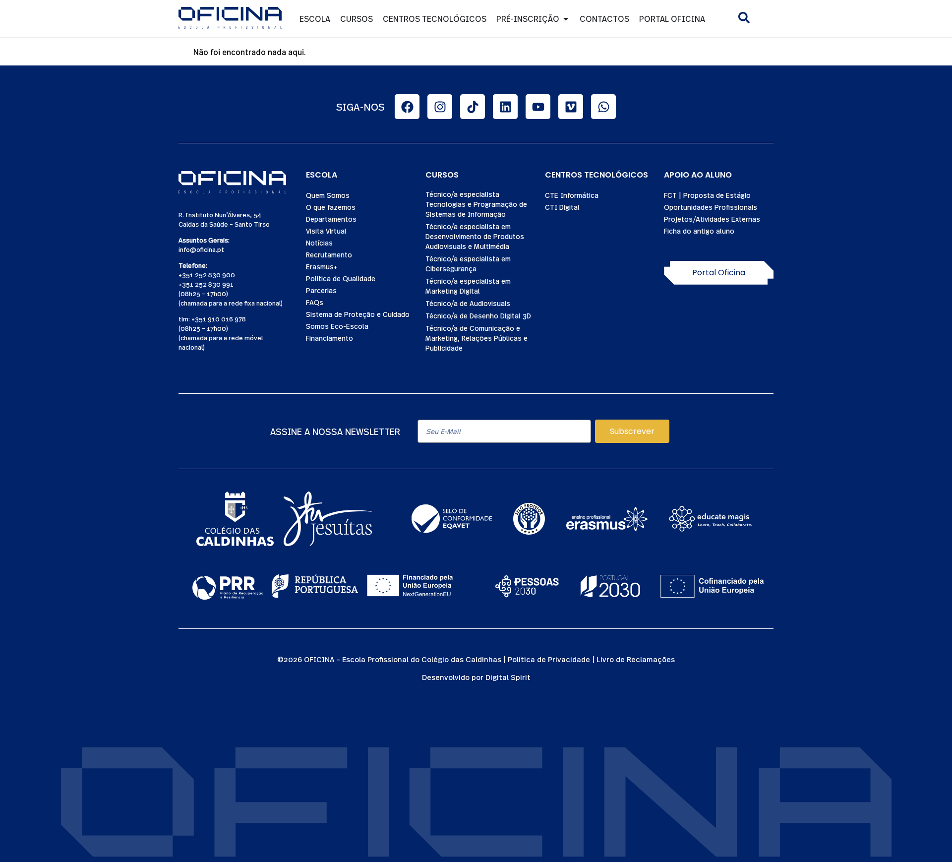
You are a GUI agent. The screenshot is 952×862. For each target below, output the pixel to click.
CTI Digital (562, 207)
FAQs (314, 302)
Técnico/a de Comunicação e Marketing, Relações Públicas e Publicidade (476, 338)
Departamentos (331, 219)
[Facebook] (407, 106)
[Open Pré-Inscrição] (566, 19)
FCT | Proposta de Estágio (707, 195)
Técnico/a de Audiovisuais (467, 303)
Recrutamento (329, 254)
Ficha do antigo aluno (699, 231)
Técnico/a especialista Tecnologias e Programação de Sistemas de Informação (476, 204)
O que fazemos (331, 207)
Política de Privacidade (549, 659)
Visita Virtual (326, 231)
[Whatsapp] (603, 106)
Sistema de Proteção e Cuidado (358, 314)
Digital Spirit (508, 677)
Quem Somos (328, 195)
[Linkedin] (505, 106)
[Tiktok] (472, 106)
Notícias (319, 242)
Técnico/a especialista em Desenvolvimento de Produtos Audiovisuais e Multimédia (474, 236)
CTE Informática (571, 195)
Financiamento (329, 338)
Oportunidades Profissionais (710, 207)
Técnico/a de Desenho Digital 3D (478, 315)
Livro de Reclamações (635, 659)
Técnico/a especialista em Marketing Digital (468, 286)
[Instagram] (439, 106)
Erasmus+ (322, 266)
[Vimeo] (570, 106)
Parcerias (321, 290)
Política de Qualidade (340, 278)
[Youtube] (538, 106)
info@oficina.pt (201, 249)
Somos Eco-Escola (337, 326)
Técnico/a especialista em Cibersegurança (468, 263)
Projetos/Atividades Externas (712, 219)
